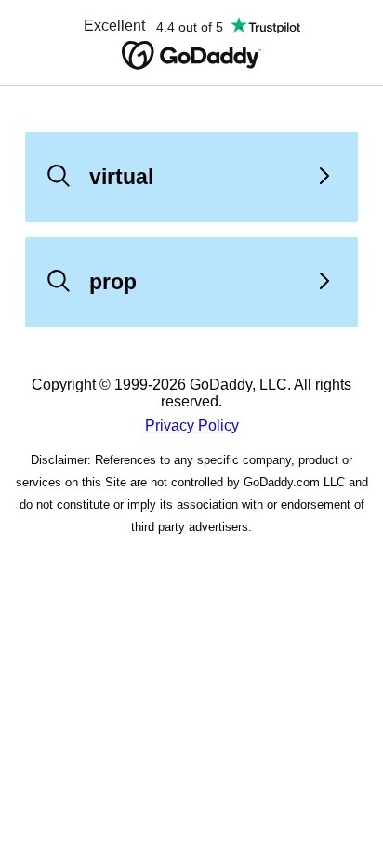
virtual (121, 177)
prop (113, 282)
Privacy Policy (192, 425)
